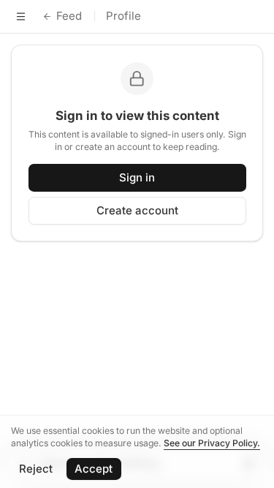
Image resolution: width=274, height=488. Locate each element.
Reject (36, 469)
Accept (94, 469)
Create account (137, 210)
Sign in (137, 177)
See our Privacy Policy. (212, 443)
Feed (69, 16)
